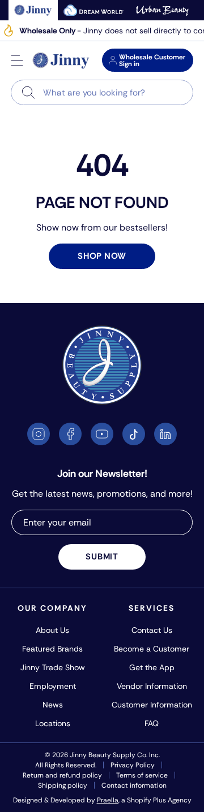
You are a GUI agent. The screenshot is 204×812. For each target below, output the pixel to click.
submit (102, 556)
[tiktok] (133, 434)
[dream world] (93, 10)
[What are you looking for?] (28, 92)
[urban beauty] (162, 10)
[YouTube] (102, 434)
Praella (107, 800)
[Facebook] (70, 434)
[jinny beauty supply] (33, 10)
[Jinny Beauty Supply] (61, 60)
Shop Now (102, 256)
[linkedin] (165, 434)
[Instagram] (38, 434)
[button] (17, 60)
